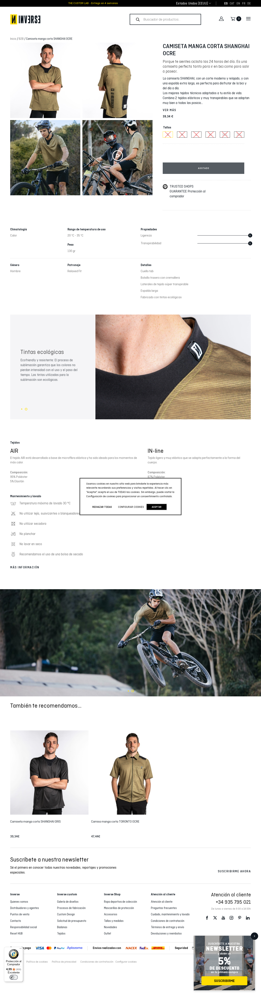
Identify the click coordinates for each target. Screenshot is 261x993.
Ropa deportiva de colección (120, 901)
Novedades (110, 927)
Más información (24, 567)
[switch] (14, 977)
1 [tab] (21, 409)
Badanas (62, 927)
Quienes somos (19, 901)
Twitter (215, 918)
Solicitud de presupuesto (71, 920)
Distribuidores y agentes (24, 908)
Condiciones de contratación (167, 920)
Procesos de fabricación (71, 908)
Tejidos (61, 933)
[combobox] (192, 3)
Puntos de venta (19, 914)
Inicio (13, 38)
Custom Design (66, 914)
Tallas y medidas (114, 920)
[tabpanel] (130, 367)
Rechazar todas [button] (102, 506)
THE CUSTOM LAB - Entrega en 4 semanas (93, 3)
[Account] (221, 19)
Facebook (207, 918)
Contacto (15, 920)
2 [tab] (26, 409)
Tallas (167, 127)
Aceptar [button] (156, 506)
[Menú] (20, 949)
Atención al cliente (162, 901)
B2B (21, 38)
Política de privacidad (64, 961)
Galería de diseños (68, 901)
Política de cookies (37, 961)
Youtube (223, 918)
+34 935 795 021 (233, 902)
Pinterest (240, 918)
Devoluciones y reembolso (166, 933)
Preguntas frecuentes (164, 908)
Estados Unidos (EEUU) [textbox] (192, 3)
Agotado (203, 168)
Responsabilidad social (23, 927)
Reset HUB (16, 933)
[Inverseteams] (60, 19)
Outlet (107, 933)
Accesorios (110, 914)
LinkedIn (248, 918)
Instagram (231, 918)
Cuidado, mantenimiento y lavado (170, 914)
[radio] (168, 134)
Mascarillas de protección (119, 908)
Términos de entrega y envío (167, 927)
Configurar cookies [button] (126, 961)
